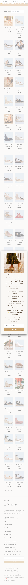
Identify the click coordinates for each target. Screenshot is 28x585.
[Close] (25, 251)
